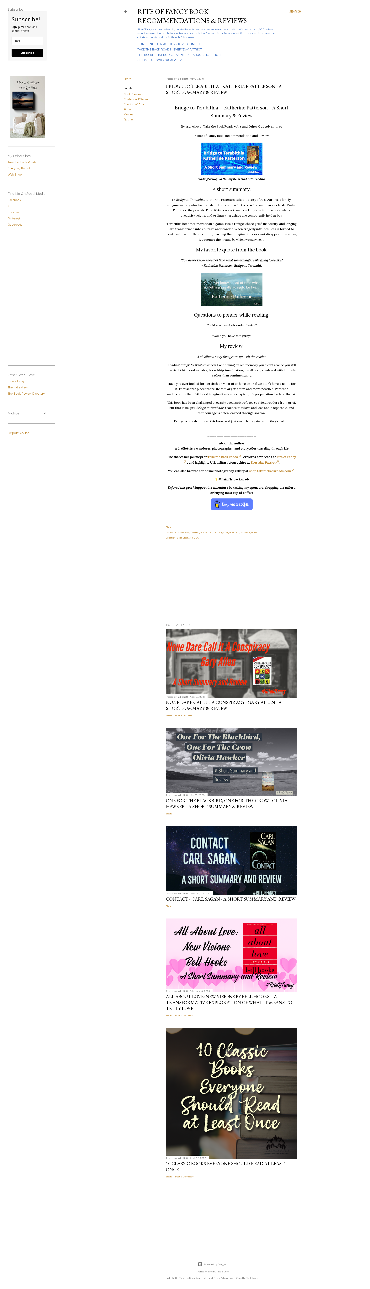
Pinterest (14, 218)
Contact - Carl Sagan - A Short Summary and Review (230, 899)
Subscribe (27, 53)
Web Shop (15, 174)
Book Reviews (133, 94)
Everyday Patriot (187, 49)
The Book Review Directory (26, 393)
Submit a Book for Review (160, 60)
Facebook (14, 200)
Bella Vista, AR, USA (188, 537)
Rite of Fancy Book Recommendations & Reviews (192, 16)
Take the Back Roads (154, 49)
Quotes (129, 119)
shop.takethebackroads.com (270, 471)
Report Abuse (18, 433)
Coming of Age (134, 104)
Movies (128, 114)
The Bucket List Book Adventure (164, 55)
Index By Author (162, 44)
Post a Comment (184, 715)
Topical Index (189, 44)
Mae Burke (223, 1271)
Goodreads (15, 224)
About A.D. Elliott (207, 55)
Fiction (128, 109)
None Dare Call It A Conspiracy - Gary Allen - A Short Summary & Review (224, 705)
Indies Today (16, 381)
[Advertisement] (212, 586)
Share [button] (127, 79)
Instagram (15, 212)
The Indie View (18, 387)
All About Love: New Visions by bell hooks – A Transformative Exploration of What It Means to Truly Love (229, 1002)
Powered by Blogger (215, 1264)
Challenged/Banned (137, 99)
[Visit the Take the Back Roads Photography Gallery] (27, 137)
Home (142, 44)
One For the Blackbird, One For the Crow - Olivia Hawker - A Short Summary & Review (227, 803)
